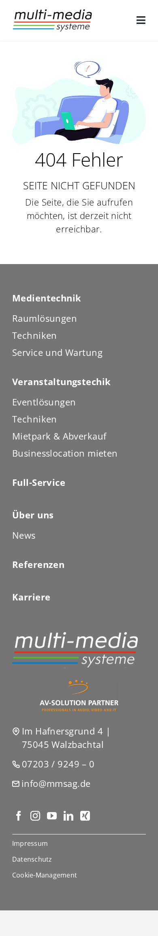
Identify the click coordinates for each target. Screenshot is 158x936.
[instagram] (35, 816)
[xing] (85, 816)
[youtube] (51, 816)
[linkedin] (68, 816)
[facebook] (18, 816)
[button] (79, 875)
